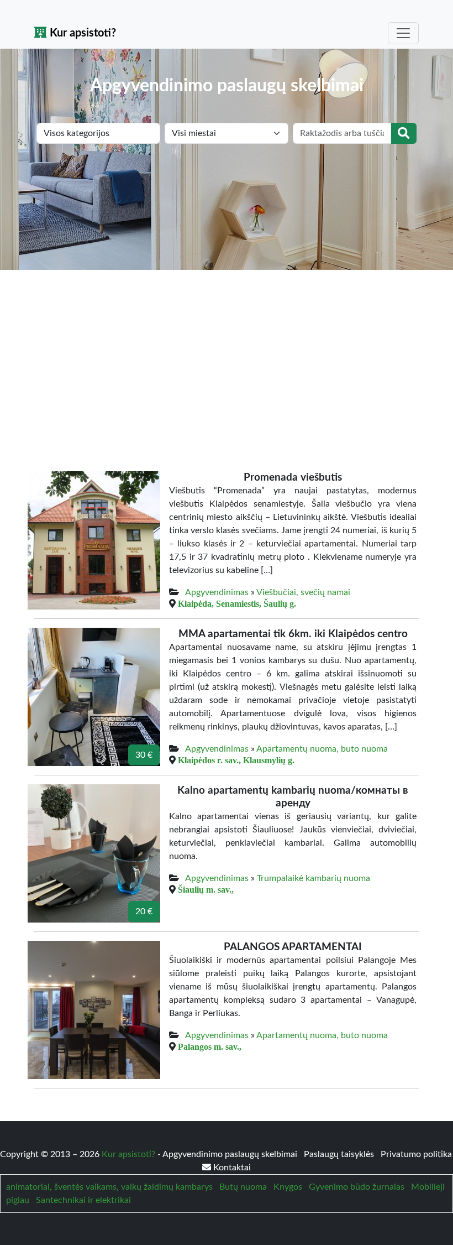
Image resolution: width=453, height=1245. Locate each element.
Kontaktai (231, 1167)
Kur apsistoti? (81, 33)
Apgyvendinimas (217, 592)
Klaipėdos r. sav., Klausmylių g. (236, 760)
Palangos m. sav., (209, 1046)
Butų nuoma (243, 1187)
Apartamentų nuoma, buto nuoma (322, 748)
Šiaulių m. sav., (206, 889)
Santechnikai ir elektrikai (83, 1200)
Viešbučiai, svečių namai (303, 592)
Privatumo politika (416, 1154)
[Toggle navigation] (403, 33)
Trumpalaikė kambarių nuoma (313, 878)
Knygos (287, 1187)
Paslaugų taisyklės (340, 1154)
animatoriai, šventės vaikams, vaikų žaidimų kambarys (109, 1187)
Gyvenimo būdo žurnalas (356, 1187)
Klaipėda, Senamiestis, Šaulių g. (237, 603)
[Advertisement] (226, 352)
